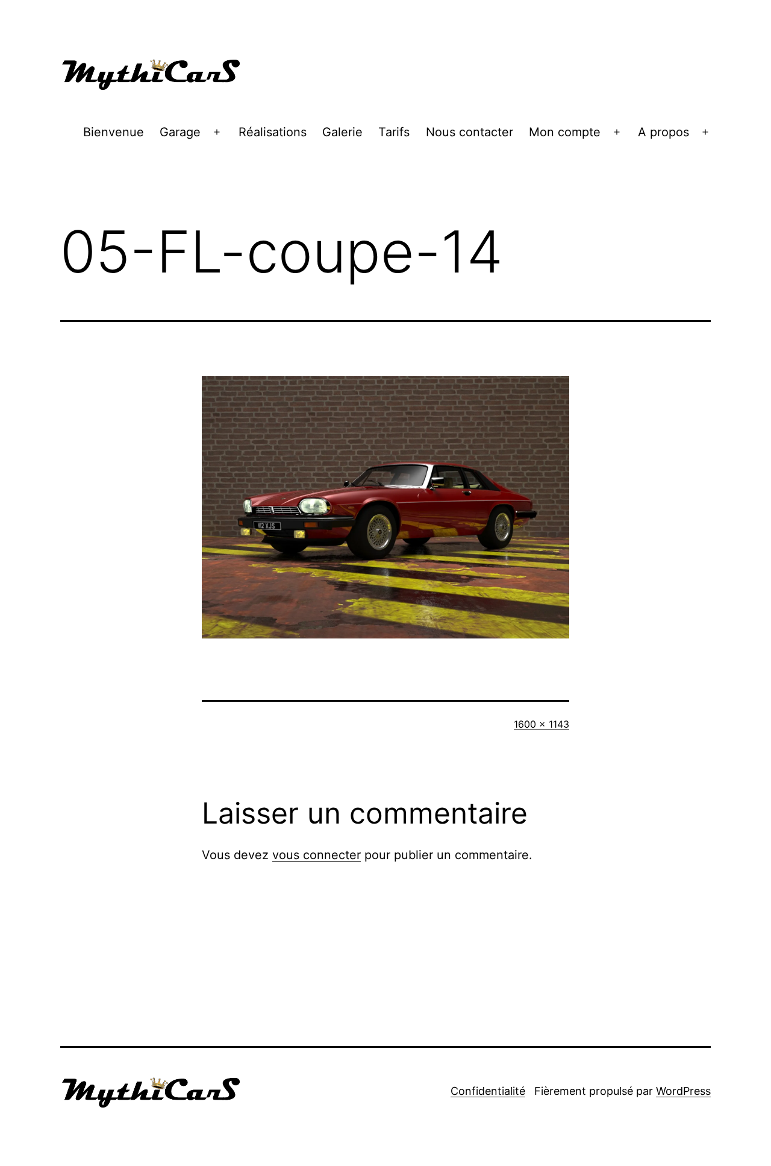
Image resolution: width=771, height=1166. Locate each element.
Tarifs (394, 132)
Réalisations (273, 132)
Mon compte (565, 132)
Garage (180, 132)
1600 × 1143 (541, 724)
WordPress (683, 1091)
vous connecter (316, 855)
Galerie (342, 132)
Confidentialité (488, 1091)
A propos (663, 132)
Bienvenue (113, 132)
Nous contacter (469, 132)
